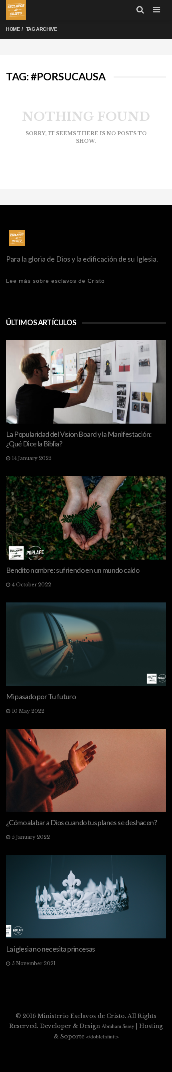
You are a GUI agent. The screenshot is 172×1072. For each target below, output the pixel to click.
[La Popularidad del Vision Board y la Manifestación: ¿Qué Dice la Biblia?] (86, 382)
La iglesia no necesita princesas (50, 948)
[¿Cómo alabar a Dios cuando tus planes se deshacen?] (86, 770)
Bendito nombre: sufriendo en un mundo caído (72, 570)
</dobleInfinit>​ (102, 1036)
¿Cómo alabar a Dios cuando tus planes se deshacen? (81, 822)
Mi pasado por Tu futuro (41, 696)
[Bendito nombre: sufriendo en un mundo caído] (86, 518)
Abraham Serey (118, 1026)
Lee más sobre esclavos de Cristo (55, 281)
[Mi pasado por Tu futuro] (86, 644)
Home (13, 29)
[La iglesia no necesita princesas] (86, 896)
